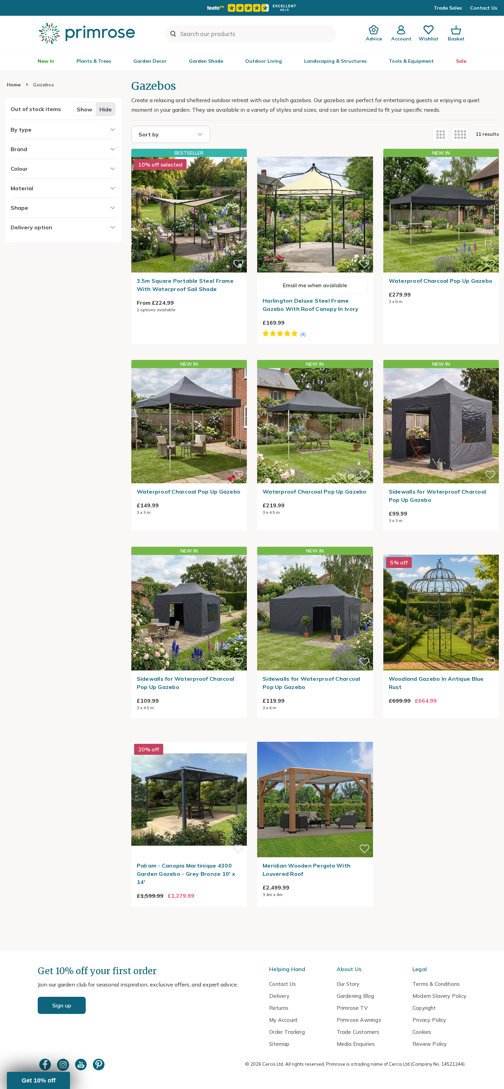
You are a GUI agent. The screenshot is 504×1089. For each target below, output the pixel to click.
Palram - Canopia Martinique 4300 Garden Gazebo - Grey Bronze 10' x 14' (186, 873)
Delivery (279, 996)
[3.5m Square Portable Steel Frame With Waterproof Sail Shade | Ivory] (189, 215)
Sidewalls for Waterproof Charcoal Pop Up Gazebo (438, 495)
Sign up (61, 1005)
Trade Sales (448, 8)
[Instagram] (64, 1064)
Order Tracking (287, 1032)
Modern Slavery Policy (439, 996)
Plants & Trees (93, 61)
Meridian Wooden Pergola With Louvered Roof (306, 869)
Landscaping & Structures (335, 61)
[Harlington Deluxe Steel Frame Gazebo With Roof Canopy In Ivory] (315, 152)
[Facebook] (46, 1064)
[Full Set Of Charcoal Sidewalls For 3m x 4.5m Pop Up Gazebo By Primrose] (189, 612)
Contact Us (483, 8)
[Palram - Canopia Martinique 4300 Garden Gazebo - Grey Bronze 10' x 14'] (189, 738)
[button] (38, 1080)
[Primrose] (88, 33)
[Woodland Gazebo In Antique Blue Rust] (441, 550)
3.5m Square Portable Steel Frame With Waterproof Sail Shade (185, 284)
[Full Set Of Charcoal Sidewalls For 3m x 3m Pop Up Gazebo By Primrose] (441, 426)
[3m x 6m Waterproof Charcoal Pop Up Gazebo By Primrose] (441, 215)
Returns (278, 1008)
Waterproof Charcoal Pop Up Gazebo (441, 280)
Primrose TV (352, 1008)
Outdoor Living (263, 61)
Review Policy (429, 1044)
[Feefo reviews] (252, 8)
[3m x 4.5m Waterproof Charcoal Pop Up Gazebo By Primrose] (315, 426)
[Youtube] (81, 1064)
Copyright (424, 1008)
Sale (461, 61)
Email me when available (315, 285)
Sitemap (279, 1044)
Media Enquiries (356, 1044)
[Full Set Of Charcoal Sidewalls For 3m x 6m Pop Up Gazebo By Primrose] (315, 612)
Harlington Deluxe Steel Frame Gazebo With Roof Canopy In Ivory (310, 304)
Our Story (348, 984)
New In (46, 61)
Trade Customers (358, 1032)
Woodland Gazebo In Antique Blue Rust (436, 682)
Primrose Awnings (359, 1020)
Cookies (421, 1032)
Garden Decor (150, 61)
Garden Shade (206, 61)
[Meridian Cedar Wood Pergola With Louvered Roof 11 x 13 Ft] (315, 738)
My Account (283, 1020)
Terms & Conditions (436, 984)
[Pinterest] (99, 1064)
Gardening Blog (355, 996)
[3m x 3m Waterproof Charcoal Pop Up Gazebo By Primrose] (189, 426)
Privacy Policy (429, 1020)
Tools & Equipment (411, 61)
